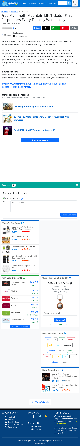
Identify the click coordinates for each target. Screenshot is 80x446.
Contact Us (38, 426)
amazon (51, 351)
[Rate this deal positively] (16, 28)
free (70, 351)
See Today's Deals (40, 402)
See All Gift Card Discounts (20, 327)
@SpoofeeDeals (22, 36)
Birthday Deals (13, 422)
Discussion (52, 3)
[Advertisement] (40, 165)
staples (55, 362)
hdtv (58, 345)
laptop (70, 339)
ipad (62, 339)
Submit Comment (69, 215)
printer (56, 356)
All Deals (4, 11)
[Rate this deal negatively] (20, 28)
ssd (65, 356)
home (73, 356)
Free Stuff (14, 11)
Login (21, 198)
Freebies (32, 3)
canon (47, 356)
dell (50, 345)
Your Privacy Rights (24, 441)
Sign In (75, 3)
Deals (24, 3)
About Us (37, 429)
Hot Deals (11, 417)
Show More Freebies (40, 140)
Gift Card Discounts (12, 277)
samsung (67, 345)
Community (12, 427)
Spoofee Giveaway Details (60, 324)
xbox (48, 339)
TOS (35, 441)
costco (65, 362)
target (61, 351)
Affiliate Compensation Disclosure (50, 441)
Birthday (42, 3)
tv (55, 339)
